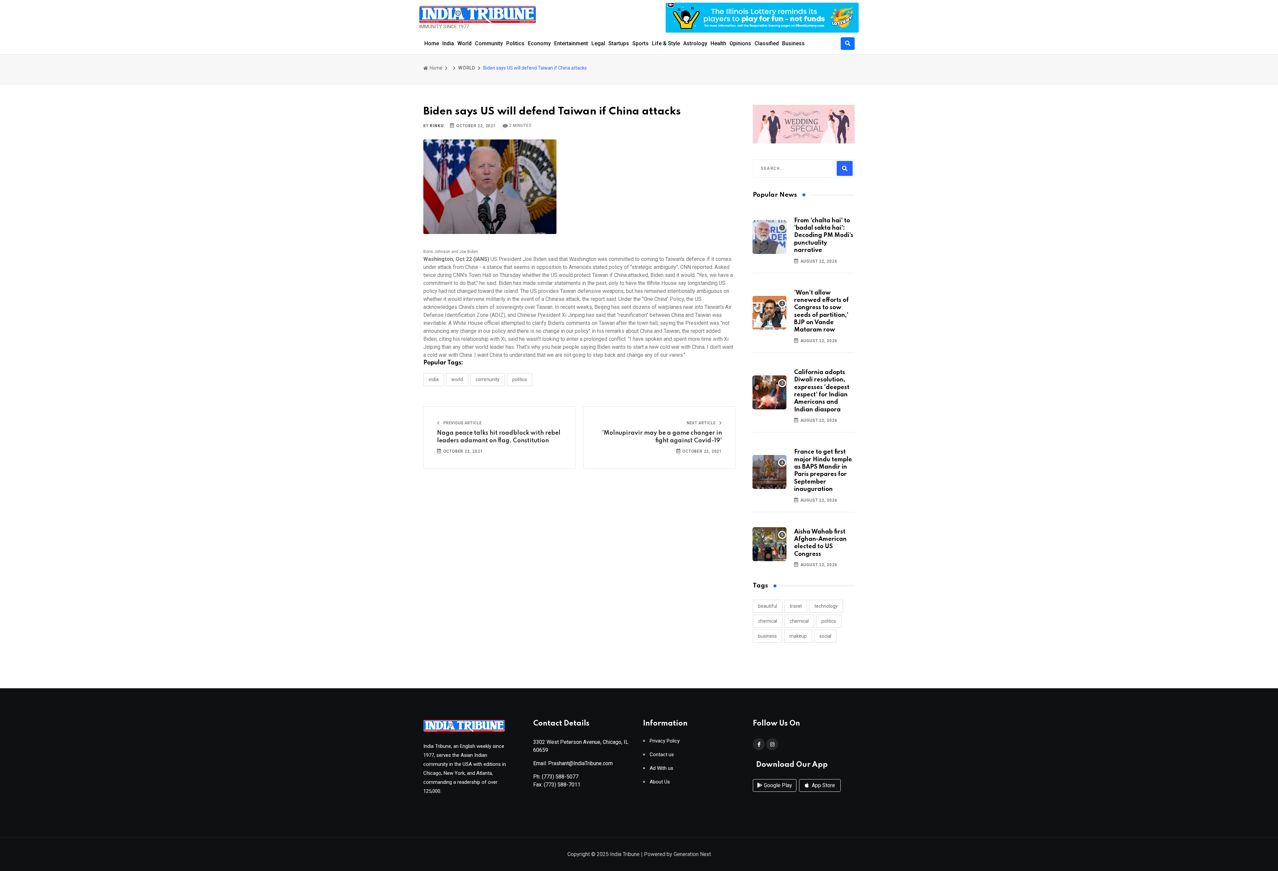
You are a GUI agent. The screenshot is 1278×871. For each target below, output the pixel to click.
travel (796, 606)
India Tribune (625, 854)
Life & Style (666, 43)
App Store (822, 785)
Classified (766, 43)
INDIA (434, 379)
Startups (618, 43)
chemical (767, 621)
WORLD (466, 68)
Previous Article (462, 423)
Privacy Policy (665, 741)
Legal (598, 43)
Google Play (777, 785)
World (464, 43)
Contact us (662, 754)
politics (828, 621)
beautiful (767, 606)
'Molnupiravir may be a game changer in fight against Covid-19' (662, 436)
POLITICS (519, 379)
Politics (515, 43)
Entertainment (571, 43)
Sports (640, 43)
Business (793, 43)
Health (718, 43)
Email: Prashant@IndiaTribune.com (573, 763)
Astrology (695, 43)
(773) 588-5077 (560, 776)
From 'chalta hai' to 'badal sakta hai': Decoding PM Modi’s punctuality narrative (823, 236)
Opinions (740, 43)
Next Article (702, 423)
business (767, 636)
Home (431, 43)
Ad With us (661, 768)
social (825, 636)
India (448, 43)
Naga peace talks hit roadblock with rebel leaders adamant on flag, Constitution (498, 436)
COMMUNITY (488, 379)
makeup (798, 636)
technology (826, 606)
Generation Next (692, 854)
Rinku (436, 125)
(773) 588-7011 (562, 784)
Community (489, 43)
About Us (660, 781)
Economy (539, 43)
